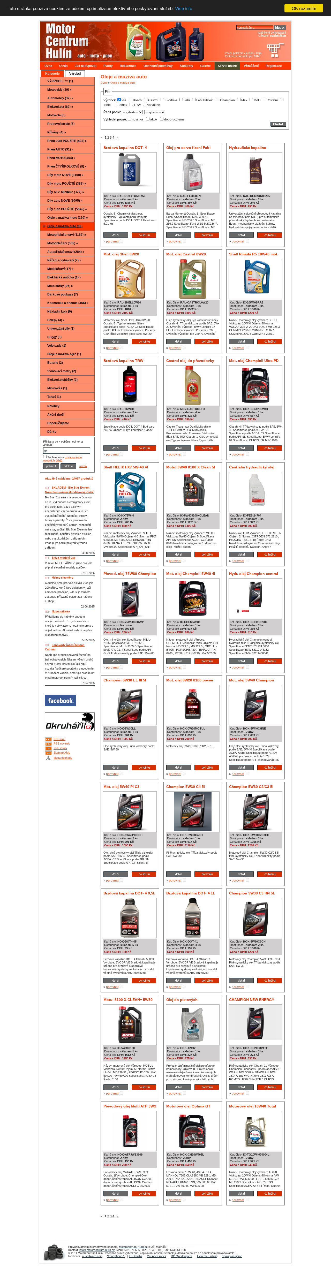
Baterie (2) (55, 363)
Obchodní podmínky (158, 66)
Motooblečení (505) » (62, 243)
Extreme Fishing (207, 1256)
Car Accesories (156, 1256)
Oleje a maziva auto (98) (64, 226)
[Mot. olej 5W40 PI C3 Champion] (130, 830)
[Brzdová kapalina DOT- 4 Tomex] (129, 187)
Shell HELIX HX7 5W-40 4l (125, 467)
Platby (108, 66)
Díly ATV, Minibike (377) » (65, 192)
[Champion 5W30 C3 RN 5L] (255, 937)
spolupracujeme (232, 1256)
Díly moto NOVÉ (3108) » (65, 175)
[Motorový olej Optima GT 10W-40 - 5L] (193, 1150)
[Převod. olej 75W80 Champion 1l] (130, 617)
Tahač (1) (54, 397)
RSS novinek (62, 743)
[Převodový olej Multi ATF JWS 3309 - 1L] (130, 1150)
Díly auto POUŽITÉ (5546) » (67, 209)
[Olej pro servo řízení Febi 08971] (192, 191)
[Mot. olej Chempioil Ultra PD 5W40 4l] (255, 404)
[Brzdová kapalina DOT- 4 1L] (193, 937)
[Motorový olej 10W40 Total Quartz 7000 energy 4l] (255, 1150)
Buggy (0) (54, 337)
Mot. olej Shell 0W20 (121, 254)
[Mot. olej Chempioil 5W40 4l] (193, 617)
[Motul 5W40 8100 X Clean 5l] (192, 506)
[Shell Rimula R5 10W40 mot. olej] (255, 293)
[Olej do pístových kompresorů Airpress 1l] (192, 1043)
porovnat (112, 241)
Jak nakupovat (85, 66)
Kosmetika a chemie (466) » (67, 303)
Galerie (205, 66)
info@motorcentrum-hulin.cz (97, 1249)
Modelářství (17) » (60, 269)
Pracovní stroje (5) (60, 124)
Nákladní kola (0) (59, 311)
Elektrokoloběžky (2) (62, 380)
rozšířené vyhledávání (272, 32)
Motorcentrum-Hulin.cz (133, 1246)
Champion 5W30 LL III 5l (124, 680)
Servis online (227, 66)
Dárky (51, 432)
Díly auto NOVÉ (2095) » (64, 200)
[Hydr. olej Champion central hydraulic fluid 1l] (255, 617)
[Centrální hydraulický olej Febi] (255, 506)
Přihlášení (251, 66)
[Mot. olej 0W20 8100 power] (192, 724)
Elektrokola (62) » (60, 107)
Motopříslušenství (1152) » (66, 235)
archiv (83, 466)
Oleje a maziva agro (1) (64, 354)
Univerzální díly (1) (60, 328)
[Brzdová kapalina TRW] (129, 404)
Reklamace (128, 66)
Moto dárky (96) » (60, 286)
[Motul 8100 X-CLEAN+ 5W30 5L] (130, 1043)
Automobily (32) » (60, 98)
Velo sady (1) (56, 345)
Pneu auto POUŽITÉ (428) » (67, 141)
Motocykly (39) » (59, 90)
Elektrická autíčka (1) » (64, 277)
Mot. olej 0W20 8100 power (189, 680)
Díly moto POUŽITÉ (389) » (66, 183)
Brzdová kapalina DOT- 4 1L (190, 893)
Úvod (48, 66)
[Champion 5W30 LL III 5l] (130, 724)
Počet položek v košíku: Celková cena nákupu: (243, 54)
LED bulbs (135, 1256)
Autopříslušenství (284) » (65, 252)
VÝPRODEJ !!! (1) (60, 81)
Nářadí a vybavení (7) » (64, 260)
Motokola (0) (56, 115)
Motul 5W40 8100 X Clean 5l (190, 467)
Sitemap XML (62, 752)
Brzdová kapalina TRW (123, 361)
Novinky (53, 406)
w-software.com (92, 1256)
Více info (183, 8)
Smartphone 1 (116, 1256)
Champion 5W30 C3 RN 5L (252, 893)
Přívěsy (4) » (56, 132)
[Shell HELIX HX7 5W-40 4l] (130, 511)
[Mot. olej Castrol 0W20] (192, 298)
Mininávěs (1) (57, 388)
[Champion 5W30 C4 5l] (193, 830)
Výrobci (75, 73)
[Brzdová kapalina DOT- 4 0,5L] (129, 937)
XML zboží (60, 748)
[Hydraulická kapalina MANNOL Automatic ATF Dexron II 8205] (255, 191)
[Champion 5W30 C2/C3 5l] (255, 830)
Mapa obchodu (63, 757)
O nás (63, 66)
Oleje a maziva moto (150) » (67, 217)
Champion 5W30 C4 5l (185, 787)
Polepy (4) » (56, 320)
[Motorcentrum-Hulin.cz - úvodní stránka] (122, 39)
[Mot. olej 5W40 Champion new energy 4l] (255, 722)
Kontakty (186, 66)
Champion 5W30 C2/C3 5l (251, 787)
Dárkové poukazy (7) (62, 294)
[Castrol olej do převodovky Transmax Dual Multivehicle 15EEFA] (193, 404)
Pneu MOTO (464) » (61, 158)
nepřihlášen (278, 35)
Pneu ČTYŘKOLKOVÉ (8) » (67, 166)
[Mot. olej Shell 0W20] (129, 298)
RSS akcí (59, 739)
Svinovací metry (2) (61, 371)
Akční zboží (55, 414)
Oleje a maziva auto (122, 82)
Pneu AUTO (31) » (60, 149)
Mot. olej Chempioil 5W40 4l (190, 574)
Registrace (274, 66)
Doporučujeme (58, 423)
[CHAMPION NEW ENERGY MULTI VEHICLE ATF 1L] (255, 1039)
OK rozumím (304, 8)
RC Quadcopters (181, 1256)
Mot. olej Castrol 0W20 (186, 254)
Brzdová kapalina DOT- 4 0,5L (129, 893)
